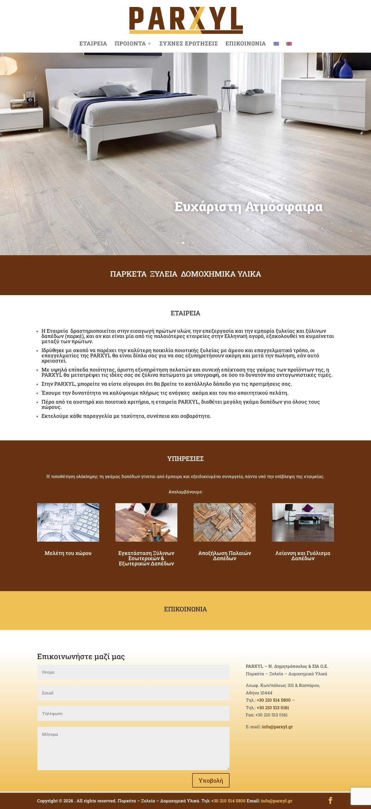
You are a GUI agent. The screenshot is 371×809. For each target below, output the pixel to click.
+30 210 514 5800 (274, 700)
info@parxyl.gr (277, 726)
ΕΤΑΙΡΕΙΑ (93, 44)
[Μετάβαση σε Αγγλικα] (289, 47)
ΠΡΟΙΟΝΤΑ (130, 44)
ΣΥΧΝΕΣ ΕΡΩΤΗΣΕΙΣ (188, 44)
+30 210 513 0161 (273, 707)
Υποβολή (211, 780)
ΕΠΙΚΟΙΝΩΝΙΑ (245, 44)
